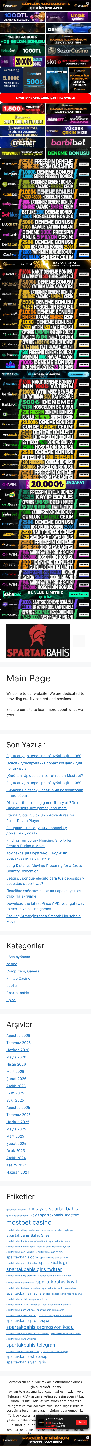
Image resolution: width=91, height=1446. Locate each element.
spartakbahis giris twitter (34, 1269)
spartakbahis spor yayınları (21, 1339)
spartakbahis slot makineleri (66, 1333)
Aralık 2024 (16, 1158)
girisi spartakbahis (16, 1209)
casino (11, 964)
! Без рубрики (18, 957)
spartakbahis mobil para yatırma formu (27, 1299)
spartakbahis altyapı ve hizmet (23, 1230)
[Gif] (45, 264)
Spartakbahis (17, 993)
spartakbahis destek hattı (54, 1257)
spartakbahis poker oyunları (21, 1315)
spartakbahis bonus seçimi (20, 1246)
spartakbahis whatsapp (26, 1356)
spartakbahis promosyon (28, 1320)
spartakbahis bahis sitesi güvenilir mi (26, 1241)
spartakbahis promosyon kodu (40, 1327)
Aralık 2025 (16, 1086)
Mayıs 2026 (16, 1057)
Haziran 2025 (17, 1122)
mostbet (72, 1215)
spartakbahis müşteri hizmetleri (23, 1304)
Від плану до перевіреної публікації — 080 (43, 756)
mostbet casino (29, 1222)
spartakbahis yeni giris (26, 1362)
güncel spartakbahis (17, 1215)
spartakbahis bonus (59, 1241)
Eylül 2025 (15, 1100)
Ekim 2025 (15, 1093)
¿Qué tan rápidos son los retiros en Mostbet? (44, 775)
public (11, 985)
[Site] (45, 164)
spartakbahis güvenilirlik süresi (55, 1275)
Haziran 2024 (17, 1172)
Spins (11, 1000)
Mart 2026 (15, 1071)
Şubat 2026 (16, 1079)
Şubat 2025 (16, 1143)
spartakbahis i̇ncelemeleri (20, 1282)
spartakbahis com (22, 1257)
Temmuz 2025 (18, 1115)
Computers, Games (22, 971)
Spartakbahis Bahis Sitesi (28, 1235)
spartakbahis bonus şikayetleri (54, 1246)
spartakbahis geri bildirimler (21, 1263)
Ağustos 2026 (18, 1035)
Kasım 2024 (16, 1165)
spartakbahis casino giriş (50, 1252)
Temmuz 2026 (18, 1043)
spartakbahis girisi (55, 1262)
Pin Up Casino (18, 978)
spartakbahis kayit (56, 1281)
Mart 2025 (15, 1136)
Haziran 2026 (17, 1050)
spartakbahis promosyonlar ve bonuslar (27, 1333)
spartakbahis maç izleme (28, 1293)
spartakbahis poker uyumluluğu (55, 1315)
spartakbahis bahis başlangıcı (58, 1230)
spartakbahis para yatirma (20, 1310)
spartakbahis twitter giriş (54, 1351)
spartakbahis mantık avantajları (59, 1288)
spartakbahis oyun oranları (57, 1304)
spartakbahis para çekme (50, 1310)
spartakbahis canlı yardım (20, 1252)
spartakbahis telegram (31, 1345)
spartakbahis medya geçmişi (67, 1294)
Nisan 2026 (16, 1064)
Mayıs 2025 (16, 1129)
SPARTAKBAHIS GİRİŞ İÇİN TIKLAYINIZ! (45, 98)
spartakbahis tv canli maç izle (22, 1351)
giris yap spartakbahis (53, 1208)
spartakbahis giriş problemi (21, 1275)
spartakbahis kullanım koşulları (23, 1288)
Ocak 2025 (15, 1151)
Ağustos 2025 (18, 1107)
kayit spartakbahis (46, 1215)
